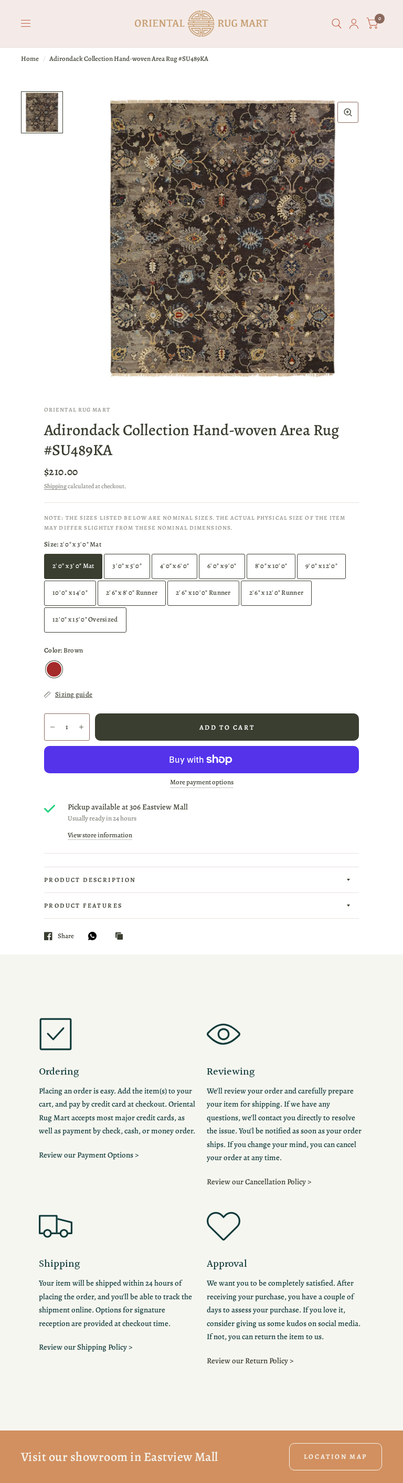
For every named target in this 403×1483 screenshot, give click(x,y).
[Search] (336, 23)
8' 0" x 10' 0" (271, 565)
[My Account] (354, 23)
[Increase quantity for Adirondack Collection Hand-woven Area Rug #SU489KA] (81, 727)
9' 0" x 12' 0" (321, 565)
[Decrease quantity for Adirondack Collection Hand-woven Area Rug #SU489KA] (52, 727)
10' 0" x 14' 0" (70, 592)
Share (66, 936)
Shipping (55, 486)
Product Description (90, 880)
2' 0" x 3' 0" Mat (73, 565)
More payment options (202, 782)
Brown (54, 669)
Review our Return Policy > (250, 1360)
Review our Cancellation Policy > (259, 1181)
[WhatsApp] (95, 936)
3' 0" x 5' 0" (126, 565)
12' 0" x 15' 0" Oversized (85, 619)
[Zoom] (347, 112)
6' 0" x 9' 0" (221, 565)
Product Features (83, 905)
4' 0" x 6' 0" (174, 565)
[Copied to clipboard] (122, 936)
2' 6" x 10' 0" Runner (203, 592)
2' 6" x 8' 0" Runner (131, 592)
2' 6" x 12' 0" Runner (276, 592)
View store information (100, 835)
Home (30, 58)
